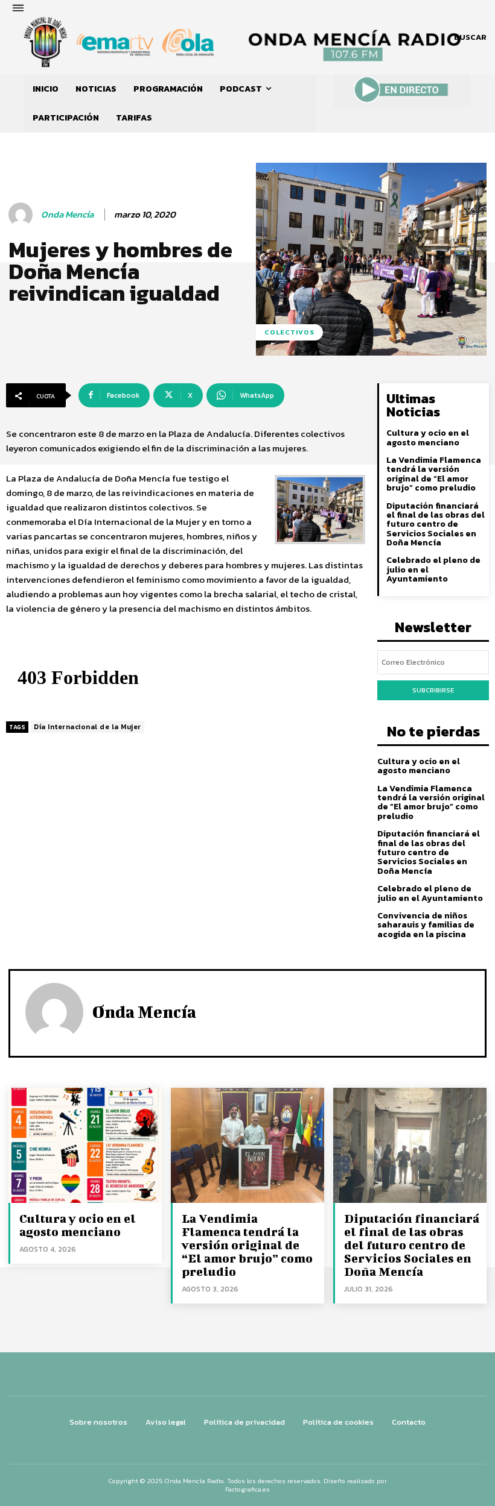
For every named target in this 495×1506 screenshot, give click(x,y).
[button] (470, 37)
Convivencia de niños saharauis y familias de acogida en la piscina (425, 925)
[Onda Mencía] (22, 214)
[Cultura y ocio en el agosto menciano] (85, 1145)
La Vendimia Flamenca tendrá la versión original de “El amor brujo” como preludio (433, 474)
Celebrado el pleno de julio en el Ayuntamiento (430, 893)
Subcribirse (433, 690)
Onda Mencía (67, 214)
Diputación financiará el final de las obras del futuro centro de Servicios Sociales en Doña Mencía (435, 525)
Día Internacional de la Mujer (87, 726)
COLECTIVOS (289, 332)
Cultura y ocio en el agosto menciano (427, 437)
